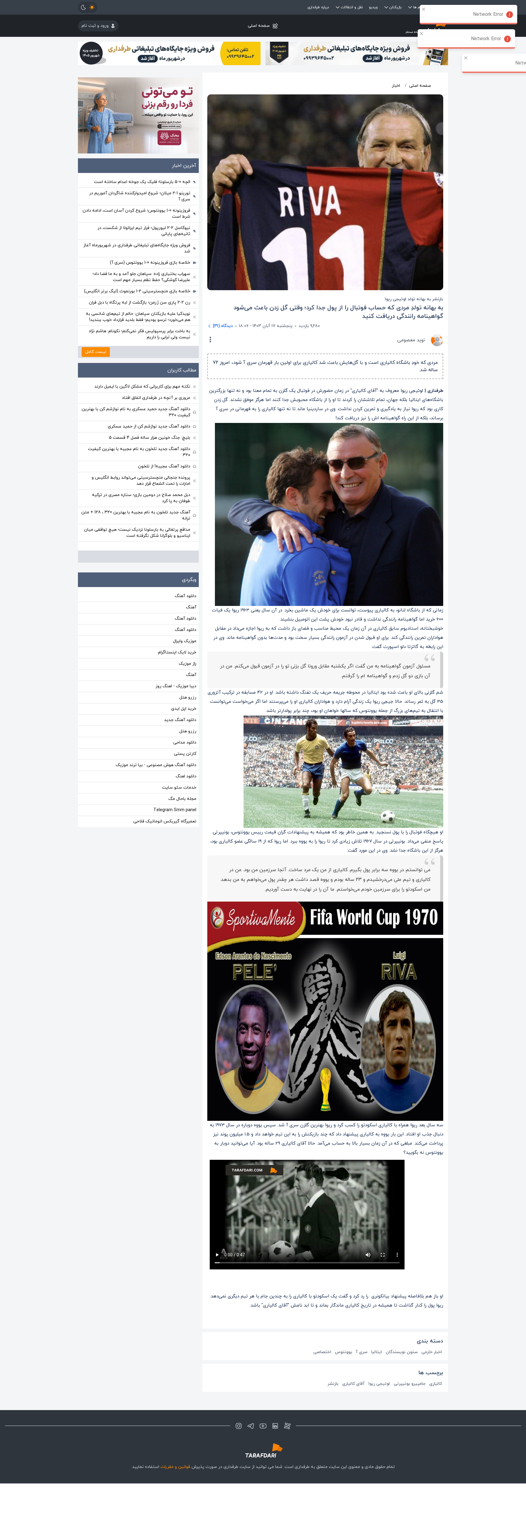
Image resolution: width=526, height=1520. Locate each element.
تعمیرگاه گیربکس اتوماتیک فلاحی (164, 821)
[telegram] (250, 1426)
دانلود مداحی (184, 742)
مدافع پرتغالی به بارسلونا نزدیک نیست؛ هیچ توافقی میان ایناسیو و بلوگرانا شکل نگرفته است (137, 533)
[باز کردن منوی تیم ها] (410, 7)
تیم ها (418, 7)
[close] (428, 9)
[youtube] (263, 1426)
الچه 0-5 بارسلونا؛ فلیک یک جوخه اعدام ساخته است (142, 182)
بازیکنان (395, 7)
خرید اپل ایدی (183, 709)
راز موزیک (187, 664)
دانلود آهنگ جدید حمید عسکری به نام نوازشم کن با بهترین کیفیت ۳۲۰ (136, 412)
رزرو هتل (187, 697)
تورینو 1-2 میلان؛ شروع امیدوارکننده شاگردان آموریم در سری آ (139, 196)
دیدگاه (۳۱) (223, 326)
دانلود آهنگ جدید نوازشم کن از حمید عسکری (149, 426)
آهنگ (191, 607)
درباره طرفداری (318, 7)
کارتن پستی (185, 754)
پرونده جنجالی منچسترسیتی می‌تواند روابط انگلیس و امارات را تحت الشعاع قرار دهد (141, 481)
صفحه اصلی (259, 26)
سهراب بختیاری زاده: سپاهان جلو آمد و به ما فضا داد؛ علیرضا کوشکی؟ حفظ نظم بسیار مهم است (141, 277)
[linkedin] (275, 1426)
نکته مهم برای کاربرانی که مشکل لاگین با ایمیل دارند (142, 386)
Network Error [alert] (492, 14)
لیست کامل (95, 352)
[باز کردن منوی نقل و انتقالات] (337, 7)
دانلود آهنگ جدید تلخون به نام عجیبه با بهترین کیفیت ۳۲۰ (139, 452)
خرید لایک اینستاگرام (177, 652)
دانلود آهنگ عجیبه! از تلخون (164, 466)
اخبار (396, 86)
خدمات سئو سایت (179, 787)
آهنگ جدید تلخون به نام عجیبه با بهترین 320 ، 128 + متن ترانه (135, 515)
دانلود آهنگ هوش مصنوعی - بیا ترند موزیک (156, 765)
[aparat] (287, 1426)
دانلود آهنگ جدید (180, 720)
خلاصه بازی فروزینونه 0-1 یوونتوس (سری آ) (150, 263)
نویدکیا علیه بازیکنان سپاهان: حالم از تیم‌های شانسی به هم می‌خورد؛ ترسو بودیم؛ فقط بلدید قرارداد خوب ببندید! (138, 317)
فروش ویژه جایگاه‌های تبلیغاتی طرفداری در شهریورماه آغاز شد (136, 248)
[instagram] (238, 1426)
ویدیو (373, 7)
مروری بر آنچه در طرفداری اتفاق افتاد (156, 398)
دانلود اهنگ (186, 776)
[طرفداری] (386, 25)
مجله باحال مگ (182, 799)
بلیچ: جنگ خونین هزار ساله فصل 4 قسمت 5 (149, 438)
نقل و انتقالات (352, 7)
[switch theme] (87, 7)
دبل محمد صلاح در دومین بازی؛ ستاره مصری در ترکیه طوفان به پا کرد (141, 498)
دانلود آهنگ (185, 596)
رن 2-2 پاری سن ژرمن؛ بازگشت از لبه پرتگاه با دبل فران (139, 302)
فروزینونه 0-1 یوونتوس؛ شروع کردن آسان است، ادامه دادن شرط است (136, 214)
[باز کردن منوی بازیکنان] (386, 7)
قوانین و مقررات (175, 1467)
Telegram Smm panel (174, 810)
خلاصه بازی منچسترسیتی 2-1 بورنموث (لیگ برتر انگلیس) (137, 291)
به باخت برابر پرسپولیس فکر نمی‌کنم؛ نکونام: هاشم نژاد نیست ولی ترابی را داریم (139, 334)
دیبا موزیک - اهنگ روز (176, 686)
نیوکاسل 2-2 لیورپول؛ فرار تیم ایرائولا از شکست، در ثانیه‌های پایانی (143, 231)
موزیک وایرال (184, 641)
